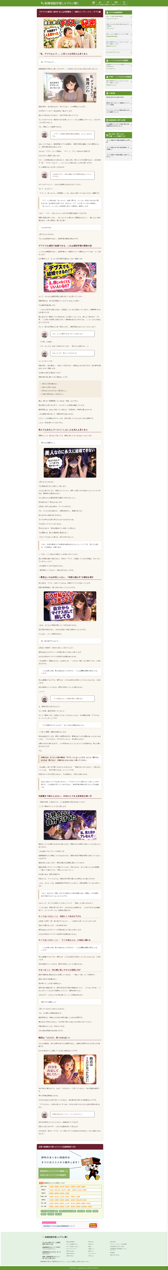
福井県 (67, 1196)
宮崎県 (78, 1206)
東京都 (51, 1190)
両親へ (90, 1246)
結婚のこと (91, 1248)
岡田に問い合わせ (114, 1255)
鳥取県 (57, 1203)
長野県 (73, 1196)
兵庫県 (57, 1200)
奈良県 (73, 1200)
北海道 (51, 1186)
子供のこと (91, 1256)
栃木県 (79, 1190)
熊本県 (73, 1206)
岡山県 (85, 1200)
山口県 (67, 1203)
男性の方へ (91, 1241)
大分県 (67, 1206)
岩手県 (62, 1186)
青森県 (57, 1186)
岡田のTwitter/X (70, 1253)
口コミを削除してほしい (72, 1246)
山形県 (78, 1186)
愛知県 (51, 1193)
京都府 (62, 1200)
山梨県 (78, 1196)
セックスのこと (92, 1253)
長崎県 (62, 1206)
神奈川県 (57, 1190)
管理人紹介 (113, 1241)
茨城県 (74, 1190)
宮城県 (73, 1186)
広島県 (51, 1203)
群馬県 (85, 1190)
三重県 (67, 1193)
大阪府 (51, 1200)
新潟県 (51, 1196)
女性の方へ (91, 1244)
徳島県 (78, 1203)
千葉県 (68, 1190)
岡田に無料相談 (70, 1241)
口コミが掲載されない (72, 1244)
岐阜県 (62, 1193)
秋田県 (67, 1186)
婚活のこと (91, 1251)
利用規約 (112, 1252)
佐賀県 (57, 1206)
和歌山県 (78, 1200)
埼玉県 (63, 1190)
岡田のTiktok (69, 1256)
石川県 (62, 1196)
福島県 (83, 1186)
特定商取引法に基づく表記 (117, 1246)
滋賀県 (67, 1200)
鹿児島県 (84, 1206)
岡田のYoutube (70, 1251)
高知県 (89, 1203)
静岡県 (57, 1193)
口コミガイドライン (71, 1248)
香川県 (73, 1203)
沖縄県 (90, 1206)
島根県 (62, 1203)
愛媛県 (83, 1203)
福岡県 (51, 1206)
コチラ (68, 1261)
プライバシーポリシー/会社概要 (118, 1244)
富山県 (57, 1196)
